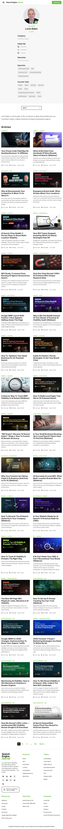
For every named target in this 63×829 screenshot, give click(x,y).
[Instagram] (10, 780)
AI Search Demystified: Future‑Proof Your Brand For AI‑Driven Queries (45, 725)
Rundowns (5, 803)
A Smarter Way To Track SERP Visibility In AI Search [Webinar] (15, 397)
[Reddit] (14, 780)
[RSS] (3, 784)
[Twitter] (3, 780)
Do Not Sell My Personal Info (52, 815)
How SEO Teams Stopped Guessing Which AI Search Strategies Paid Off (45, 235)
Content (25, 767)
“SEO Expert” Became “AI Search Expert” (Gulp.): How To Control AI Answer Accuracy (15, 436)
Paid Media (26, 764)
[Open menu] (3, 2)
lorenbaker (23, 50)
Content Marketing (35, 72)
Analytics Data (48, 776)
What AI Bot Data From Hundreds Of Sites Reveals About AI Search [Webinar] (45, 153)
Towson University (23, 60)
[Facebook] (14, 776)
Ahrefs (20, 85)
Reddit (41, 295)
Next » (42, 744)
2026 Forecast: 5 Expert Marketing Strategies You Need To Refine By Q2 (47, 641)
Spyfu (20, 89)
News (24, 758)
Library (4, 806)
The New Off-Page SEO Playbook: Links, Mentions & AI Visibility (15, 601)
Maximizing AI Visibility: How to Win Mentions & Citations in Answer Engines (15, 683)
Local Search (43, 171)
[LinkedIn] (6, 776)
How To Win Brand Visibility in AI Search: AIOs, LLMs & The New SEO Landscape (46, 683)
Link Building (47, 758)
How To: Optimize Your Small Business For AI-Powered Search (14, 358)
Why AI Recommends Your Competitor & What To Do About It (13, 193)
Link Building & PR (44, 253)
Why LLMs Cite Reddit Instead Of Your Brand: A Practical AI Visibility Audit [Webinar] (46, 318)
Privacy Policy (48, 812)
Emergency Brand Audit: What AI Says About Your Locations (46, 192)
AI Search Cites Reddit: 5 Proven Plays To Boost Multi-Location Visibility (14, 235)
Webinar (35, 130)
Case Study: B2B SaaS (29, 803)
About (45, 803)
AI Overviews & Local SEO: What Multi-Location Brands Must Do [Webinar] (47, 478)
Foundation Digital (23, 39)
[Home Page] (14, 2)
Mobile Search (48, 764)
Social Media (26, 770)
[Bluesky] (6, 780)
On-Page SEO (4, 456)
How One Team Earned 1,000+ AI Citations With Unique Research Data (46, 275)
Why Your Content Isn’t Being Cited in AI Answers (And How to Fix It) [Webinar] (14, 478)
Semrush (40, 85)
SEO (32, 68)
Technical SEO (22, 72)
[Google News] (3, 776)
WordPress (26, 776)
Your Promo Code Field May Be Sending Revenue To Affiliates (15, 152)
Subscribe (23, 47)
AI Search (41, 130)
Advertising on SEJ (28, 800)
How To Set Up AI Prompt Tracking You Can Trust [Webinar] (44, 601)
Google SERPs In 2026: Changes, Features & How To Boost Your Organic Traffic (14, 641)
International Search (49, 767)
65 (35, 744)
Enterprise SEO (43, 213)
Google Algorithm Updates (9, 815)
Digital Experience (28, 773)
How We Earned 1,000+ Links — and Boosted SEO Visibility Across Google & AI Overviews (15, 725)
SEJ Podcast (4, 171)
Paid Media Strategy (44, 618)
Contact (46, 806)
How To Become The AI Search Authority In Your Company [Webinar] (14, 518)
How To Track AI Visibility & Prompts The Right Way (13, 557)
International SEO (23, 68)
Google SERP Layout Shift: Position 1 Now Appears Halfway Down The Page (13, 318)
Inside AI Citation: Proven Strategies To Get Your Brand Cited (46, 358)
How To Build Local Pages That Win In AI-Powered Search (47, 397)
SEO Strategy (11, 295)
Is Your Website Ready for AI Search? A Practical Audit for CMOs (46, 518)
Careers (46, 809)
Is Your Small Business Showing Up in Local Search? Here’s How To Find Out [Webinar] (47, 436)
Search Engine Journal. (23, 826)
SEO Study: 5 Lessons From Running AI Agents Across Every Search (15, 275)
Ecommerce (4, 130)
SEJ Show (4, 812)
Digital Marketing (38, 578)
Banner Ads (26, 806)
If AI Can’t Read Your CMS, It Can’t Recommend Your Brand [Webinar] (46, 558)
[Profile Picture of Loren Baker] (31, 15)
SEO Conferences (7, 818)
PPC (45, 773)
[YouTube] (10, 776)
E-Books (4, 809)
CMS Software (37, 496)
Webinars (4, 800)
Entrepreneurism (23, 76)
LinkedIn (22, 53)
